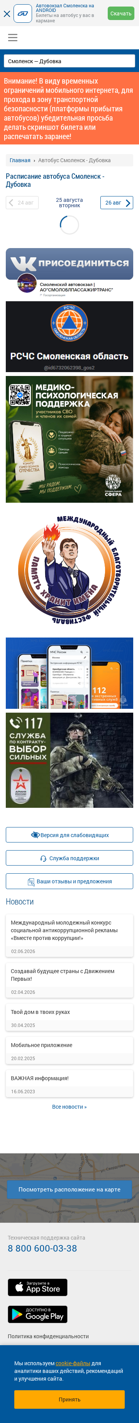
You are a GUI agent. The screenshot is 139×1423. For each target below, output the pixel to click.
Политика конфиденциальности (48, 1336)
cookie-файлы (73, 1363)
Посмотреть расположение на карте (69, 1189)
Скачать (121, 13)
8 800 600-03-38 (42, 1248)
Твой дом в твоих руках (40, 1011)
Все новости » (69, 1106)
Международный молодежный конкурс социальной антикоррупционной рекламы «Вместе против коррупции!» (64, 930)
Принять (70, 1399)
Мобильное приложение (41, 1045)
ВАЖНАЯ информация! (40, 1078)
